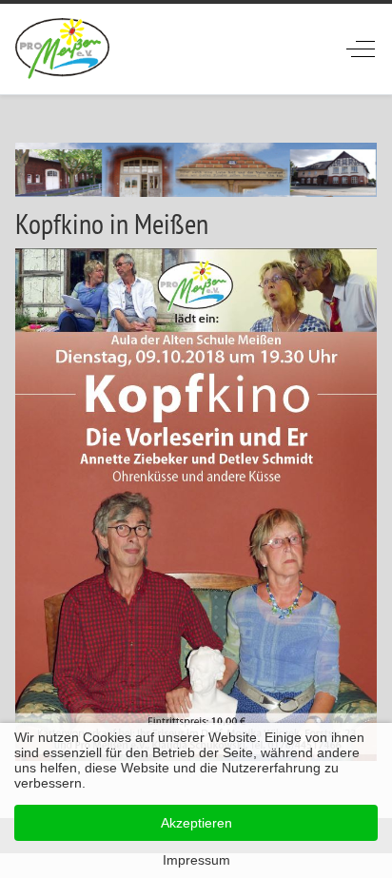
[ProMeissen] (62, 49)
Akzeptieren (196, 822)
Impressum (196, 860)
